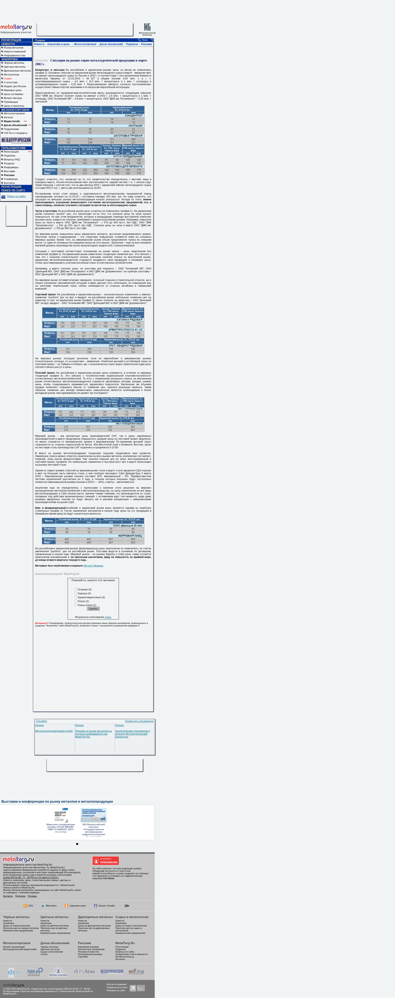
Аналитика (8, 923)
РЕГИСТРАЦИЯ (11, 40)
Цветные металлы (15, 66)
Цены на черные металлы (16, 925)
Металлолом (11, 74)
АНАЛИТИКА (9, 59)
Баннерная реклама (88, 947)
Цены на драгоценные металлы (94, 925)
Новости (39, 44)
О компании (11, 179)
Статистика (10, 82)
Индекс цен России (15, 86)
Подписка (9, 155)
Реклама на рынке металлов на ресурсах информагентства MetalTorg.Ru (93, 734)
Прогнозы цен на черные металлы (21, 928)
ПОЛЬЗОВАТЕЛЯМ (13, 148)
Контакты (9, 183)
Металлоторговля (14, 113)
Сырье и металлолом (131, 917)
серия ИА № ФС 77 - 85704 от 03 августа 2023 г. (31, 877)
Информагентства (14, 55)
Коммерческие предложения (18, 930)
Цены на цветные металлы (55, 925)
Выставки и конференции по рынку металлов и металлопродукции (57, 801)
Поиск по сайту (16, 196)
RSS (30, 905)
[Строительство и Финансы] (136, 976)
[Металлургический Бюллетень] (112, 976)
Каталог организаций (14, 947)
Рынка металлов (13, 47)
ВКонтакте (51, 905)
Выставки (9, 171)
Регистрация (17, 151)
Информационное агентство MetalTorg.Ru (27, 864)
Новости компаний (15, 51)
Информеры (11, 167)
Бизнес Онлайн (107, 905)
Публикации (11, 102)
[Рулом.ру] (84, 976)
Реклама (146, 44)
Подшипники (11, 129)
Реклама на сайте (116, 990)
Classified (41, 721)
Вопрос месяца (13, 98)
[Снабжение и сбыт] (14, 977)
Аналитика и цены (58, 44)
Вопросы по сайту (124, 951)
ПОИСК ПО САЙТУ (13, 190)
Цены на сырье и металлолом (131, 925)
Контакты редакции (117, 984)
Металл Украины (93, 565)
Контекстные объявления (91, 949)
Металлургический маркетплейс (54, 731)
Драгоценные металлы (17, 70)
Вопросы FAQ (12, 159)
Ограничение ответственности (131, 954)
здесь (108, 617)
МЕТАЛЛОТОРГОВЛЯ (15, 109)
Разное (39, 725)
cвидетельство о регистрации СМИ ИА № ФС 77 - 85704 (60, 989)
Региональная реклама (90, 954)
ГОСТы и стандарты (15, 133)
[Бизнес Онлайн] (58, 976)
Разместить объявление (139, 721)
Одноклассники (78, 905)
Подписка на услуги (117, 987)
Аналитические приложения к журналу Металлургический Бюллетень (132, 734)
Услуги (44, 954)
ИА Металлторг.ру (124, 956)
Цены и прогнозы (14, 105)
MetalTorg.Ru (125, 943)
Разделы (9, 163)
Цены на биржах (13, 94)
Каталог (8, 117)
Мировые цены (13, 90)
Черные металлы (14, 62)
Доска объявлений (111, 44)
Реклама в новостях (88, 951)
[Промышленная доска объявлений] (35, 976)
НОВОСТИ (8, 44)
